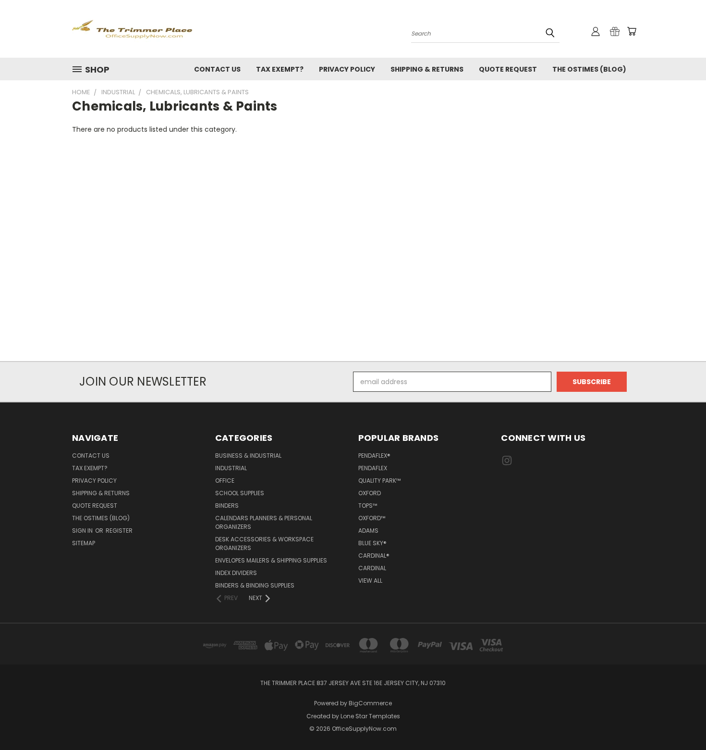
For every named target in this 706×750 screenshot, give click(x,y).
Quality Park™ (379, 480)
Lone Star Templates (370, 716)
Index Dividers (236, 573)
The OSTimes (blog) (589, 69)
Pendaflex (372, 468)
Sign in (83, 530)
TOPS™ (367, 505)
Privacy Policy (347, 69)
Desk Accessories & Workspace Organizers (264, 543)
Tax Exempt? (280, 69)
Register (119, 530)
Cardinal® (374, 555)
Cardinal (372, 568)
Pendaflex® (374, 455)
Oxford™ (371, 518)
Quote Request (508, 69)
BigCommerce (370, 703)
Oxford (369, 493)
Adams (368, 530)
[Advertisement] (353, 253)
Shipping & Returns (426, 69)
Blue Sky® (372, 543)
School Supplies (239, 493)
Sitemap (83, 543)
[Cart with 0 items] (631, 31)
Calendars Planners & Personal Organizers (263, 522)
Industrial (231, 468)
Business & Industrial (248, 455)
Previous (681, 720)
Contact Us (217, 69)
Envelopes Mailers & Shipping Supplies (271, 560)
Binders (227, 505)
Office (224, 480)
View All (370, 580)
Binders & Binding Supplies (254, 585)
